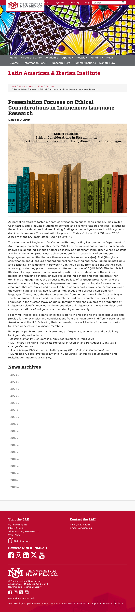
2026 (13, 374)
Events (14, 62)
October (50, 86)
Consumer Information (63, 603)
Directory (74, 2)
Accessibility (15, 603)
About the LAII (30, 57)
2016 (13, 445)
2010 (13, 487)
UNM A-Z (45, 2)
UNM (13, 86)
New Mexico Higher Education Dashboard (101, 603)
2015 (13, 451)
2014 (13, 459)
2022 (13, 402)
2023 (13, 395)
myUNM (59, 2)
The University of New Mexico (25, 6)
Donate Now (107, 62)
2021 (13, 409)
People (80, 57)
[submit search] (123, 2)
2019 (13, 423)
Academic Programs (58, 57)
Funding (95, 57)
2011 (13, 480)
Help (87, 2)
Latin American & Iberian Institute (54, 73)
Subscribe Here (60, 62)
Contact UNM (40, 603)
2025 (13, 381)
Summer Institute (85, 62)
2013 (13, 465)
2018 (40, 86)
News (109, 57)
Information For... (35, 62)
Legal (27, 603)
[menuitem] (13, 57)
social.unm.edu (26, 598)
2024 (13, 388)
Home (13, 57)
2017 (13, 437)
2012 (13, 473)
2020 (13, 416)
